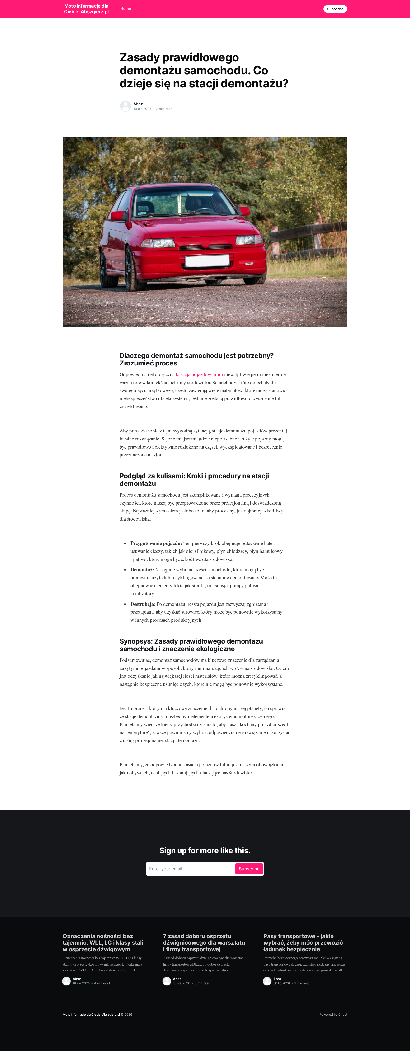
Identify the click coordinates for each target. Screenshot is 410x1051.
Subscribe (335, 9)
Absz (138, 103)
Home (125, 8)
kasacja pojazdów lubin (199, 374)
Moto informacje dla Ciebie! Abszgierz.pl (86, 8)
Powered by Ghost (333, 1014)
